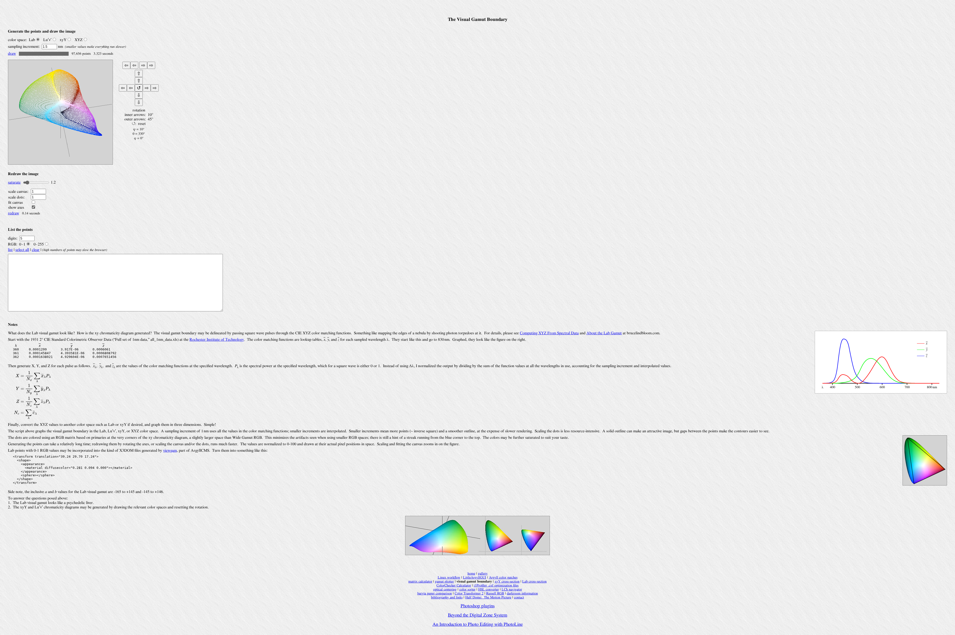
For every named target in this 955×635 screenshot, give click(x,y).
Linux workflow (449, 577)
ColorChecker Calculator (453, 585)
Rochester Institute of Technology (217, 340)
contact (519, 597)
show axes (16, 207)
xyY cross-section (507, 581)
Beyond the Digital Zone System (477, 615)
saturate (14, 182)
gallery (483, 573)
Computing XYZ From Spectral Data (549, 333)
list (10, 250)
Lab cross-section (534, 581)
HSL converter (488, 589)
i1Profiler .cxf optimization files (496, 585)
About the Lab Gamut (604, 333)
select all (22, 250)
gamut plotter (444, 581)
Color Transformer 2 (469, 593)
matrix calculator (420, 581)
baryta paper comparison (434, 593)
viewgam (170, 450)
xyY (63, 40)
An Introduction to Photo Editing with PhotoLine (477, 624)
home (471, 573)
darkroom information (522, 593)
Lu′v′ (47, 40)
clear (36, 250)
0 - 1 (22, 244)
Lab (32, 40)
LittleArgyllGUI (474, 577)
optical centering (445, 589)
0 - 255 (39, 244)
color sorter (467, 589)
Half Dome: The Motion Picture (488, 597)
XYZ (79, 40)
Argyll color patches (503, 577)
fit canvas (15, 202)
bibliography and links (447, 597)
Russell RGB (495, 593)
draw (12, 53)
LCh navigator (512, 589)
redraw (13, 213)
